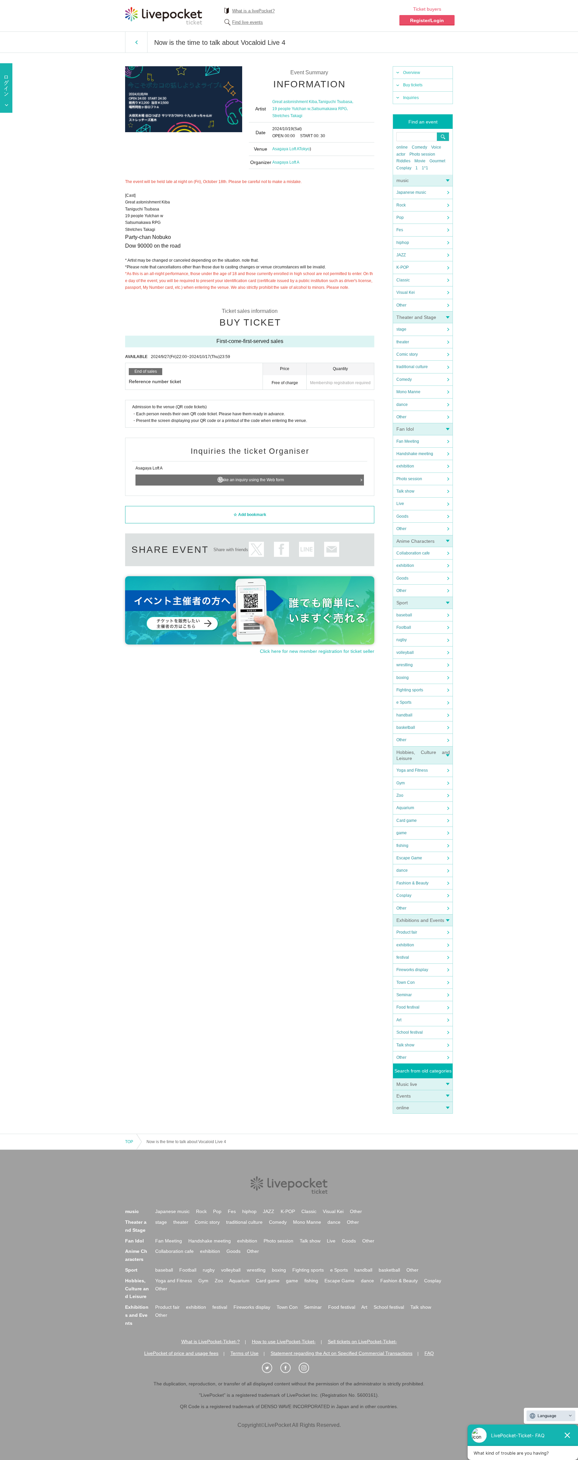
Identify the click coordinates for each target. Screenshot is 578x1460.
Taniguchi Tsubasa (335, 101)
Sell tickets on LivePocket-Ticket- (362, 1341)
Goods (402, 516)
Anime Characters (415, 541)
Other (401, 305)
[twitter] (270, 1368)
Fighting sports (409, 690)
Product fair (406, 932)
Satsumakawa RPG (329, 108)
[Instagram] (307, 1368)
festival (402, 957)
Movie (419, 161)
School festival (409, 1032)
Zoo (399, 795)
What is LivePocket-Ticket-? (210, 1341)
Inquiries (411, 97)
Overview (411, 72)
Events (403, 1096)
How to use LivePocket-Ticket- (284, 1341)
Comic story (407, 354)
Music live (406, 1084)
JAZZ (401, 255)
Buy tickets (412, 85)
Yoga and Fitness (412, 770)
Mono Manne (408, 392)
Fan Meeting (407, 441)
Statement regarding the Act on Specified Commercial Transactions (341, 1353)
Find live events (247, 22)
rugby (401, 639)
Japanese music (411, 192)
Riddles (403, 161)
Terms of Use (244, 1353)
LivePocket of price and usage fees (181, 1353)
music (402, 180)
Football (403, 627)
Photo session (422, 154)
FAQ (429, 1353)
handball (404, 715)
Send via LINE (306, 549)
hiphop (402, 242)
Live (400, 503)
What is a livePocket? (253, 10)
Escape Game (409, 858)
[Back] (136, 42)
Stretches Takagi (287, 115)
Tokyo (304, 149)
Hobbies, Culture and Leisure (137, 1288)
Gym (400, 783)
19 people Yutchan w (291, 108)
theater (402, 342)
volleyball (405, 652)
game (401, 833)
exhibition (405, 466)
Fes (399, 230)
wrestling (404, 665)
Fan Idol (405, 429)
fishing (402, 845)
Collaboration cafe (413, 553)
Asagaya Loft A (285, 149)
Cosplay (403, 168)
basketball (405, 727)
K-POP (402, 267)
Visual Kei (405, 292)
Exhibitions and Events (420, 920)
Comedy (419, 147)
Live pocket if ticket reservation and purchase (163, 16)
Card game (406, 820)
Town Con (405, 982)
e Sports (403, 702)
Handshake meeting (414, 453)
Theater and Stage (416, 317)
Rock (401, 205)
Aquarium (405, 807)
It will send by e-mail (331, 549)
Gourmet (437, 161)
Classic (403, 280)
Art (398, 1020)
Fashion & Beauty (412, 883)
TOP (129, 1141)
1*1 (425, 168)
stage (401, 329)
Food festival (407, 1007)
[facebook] (289, 1368)
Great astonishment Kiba (294, 101)
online (402, 147)
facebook (281, 549)
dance (402, 404)
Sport (402, 602)
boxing (402, 677)
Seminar (404, 995)
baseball (404, 615)
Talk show (405, 491)
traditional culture (412, 366)
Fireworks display (412, 969)
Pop (400, 217)
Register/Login (427, 20)
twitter (256, 549)
